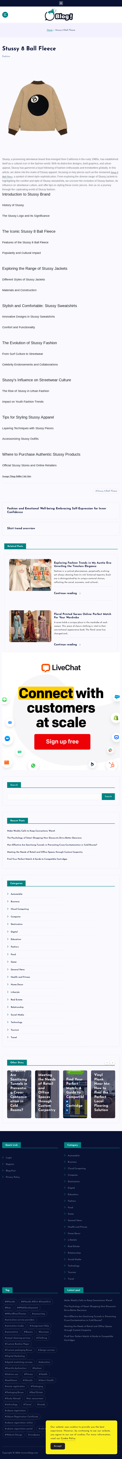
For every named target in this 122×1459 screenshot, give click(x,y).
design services (47, 1350)
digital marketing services (19, 1362)
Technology (16, 1022)
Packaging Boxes (15, 1392)
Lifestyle (15, 992)
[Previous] (107, 1062)
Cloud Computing (20, 909)
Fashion (6, 56)
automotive (12, 1332)
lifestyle (29, 1380)
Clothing (42, 1338)
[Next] (112, 1062)
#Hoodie (10, 1302)
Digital (14, 932)
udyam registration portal (19, 1429)
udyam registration (16, 1410)
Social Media (17, 1015)
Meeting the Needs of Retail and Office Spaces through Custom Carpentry (45, 852)
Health (44, 1374)
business (44, 1332)
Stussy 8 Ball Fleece (107, 491)
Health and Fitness (20, 977)
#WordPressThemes (16, 1314)
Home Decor (17, 985)
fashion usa (12, 1374)
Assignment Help (40, 1326)
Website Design (14, 1435)
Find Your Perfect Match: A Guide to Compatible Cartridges (37, 859)
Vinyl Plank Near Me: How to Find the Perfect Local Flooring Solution (102, 1092)
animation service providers (20, 1320)
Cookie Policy (68, 1438)
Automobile (16, 894)
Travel (14, 1037)
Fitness (29, 1374)
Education (16, 939)
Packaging (37, 1386)
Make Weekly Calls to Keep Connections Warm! (31, 831)
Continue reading (66, 593)
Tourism (15, 1030)
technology (11, 1404)
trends (42, 1404)
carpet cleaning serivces (18, 1338)
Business (15, 902)
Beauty (29, 1332)
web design (45, 1429)
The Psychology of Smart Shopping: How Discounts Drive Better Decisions (44, 838)
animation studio (15, 1326)
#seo (8, 1308)
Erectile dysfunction (16, 1368)
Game (14, 962)
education (45, 1362)
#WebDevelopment (28, 1308)
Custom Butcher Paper (17, 1344)
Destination (17, 924)
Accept (58, 1446)
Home (50, 30)
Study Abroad (13, 1398)
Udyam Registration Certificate (22, 1417)
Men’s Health (47, 1380)
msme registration (15, 1386)
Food (13, 955)
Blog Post (11, 1171)
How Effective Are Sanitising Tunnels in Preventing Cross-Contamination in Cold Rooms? (52, 845)
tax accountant (35, 1398)
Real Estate (17, 1000)
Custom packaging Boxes (19, 1350)
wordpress (35, 1435)
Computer (16, 917)
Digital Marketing (15, 1356)
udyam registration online (19, 1423)
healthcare (11, 1380)
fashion (38, 1368)
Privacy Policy (13, 1177)
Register (10, 1164)
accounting (39, 1314)
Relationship (17, 1007)
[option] (19, 1094)
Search (14, 785)
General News (18, 970)
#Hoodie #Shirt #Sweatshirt (37, 1302)
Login (9, 1158)
